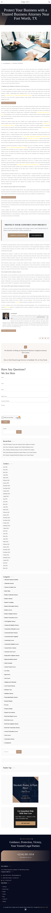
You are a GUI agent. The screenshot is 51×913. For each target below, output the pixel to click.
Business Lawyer (8, 610)
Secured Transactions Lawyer (11, 731)
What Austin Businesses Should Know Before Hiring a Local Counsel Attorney (20, 452)
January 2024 (6, 546)
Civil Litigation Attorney (9, 621)
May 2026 (5, 472)
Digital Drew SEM (44, 907)
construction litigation (41, 316)
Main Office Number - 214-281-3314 (11, 877)
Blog (3, 896)
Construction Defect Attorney (11, 632)
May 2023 (5, 568)
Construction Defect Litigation (11, 636)
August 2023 (6, 560)
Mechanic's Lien (8, 689)
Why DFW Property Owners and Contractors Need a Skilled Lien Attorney (19, 444)
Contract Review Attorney (10, 648)
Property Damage (8, 708)
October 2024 (6, 523)
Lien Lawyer (7, 678)
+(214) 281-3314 (25, 854)
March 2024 (5, 541)
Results (4, 891)
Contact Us (4, 899)
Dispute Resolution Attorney (10, 659)
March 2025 (5, 509)
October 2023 (6, 554)
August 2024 (6, 528)
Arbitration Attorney (9, 583)
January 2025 (6, 515)
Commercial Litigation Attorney (11, 625)
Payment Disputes (8, 701)
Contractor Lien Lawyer (10, 651)
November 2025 (6, 488)
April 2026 (5, 475)
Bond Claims (7, 591)
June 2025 (5, 501)
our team (17, 302)
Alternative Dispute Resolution (11, 579)
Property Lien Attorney (9, 712)
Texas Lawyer (7, 735)
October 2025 (6, 491)
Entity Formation (8, 663)
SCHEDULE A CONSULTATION (8, 102)
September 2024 (6, 525)
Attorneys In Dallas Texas (10, 587)
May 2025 (5, 504)
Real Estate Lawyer (8, 720)
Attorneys (4, 886)
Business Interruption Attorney (11, 606)
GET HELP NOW (25, 823)
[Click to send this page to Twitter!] (43, 338)
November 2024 (6, 520)
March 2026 (5, 477)
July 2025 (5, 499)
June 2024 (5, 533)
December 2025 (6, 485)
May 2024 (5, 536)
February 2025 (6, 512)
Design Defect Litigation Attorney (11, 655)
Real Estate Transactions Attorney (12, 727)
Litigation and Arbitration (10, 682)
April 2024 (5, 539)
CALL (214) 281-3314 (36, 235)
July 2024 (5, 531)
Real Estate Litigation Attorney (11, 723)
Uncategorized (7, 742)
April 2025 (5, 507)
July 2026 (5, 467)
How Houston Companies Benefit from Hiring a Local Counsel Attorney (18, 455)
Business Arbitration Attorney (11, 594)
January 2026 (6, 483)
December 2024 (6, 517)
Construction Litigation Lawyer (11, 644)
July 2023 (5, 562)
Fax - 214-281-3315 (7, 880)
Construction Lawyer (9, 640)
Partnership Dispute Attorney (11, 697)
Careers (4, 894)
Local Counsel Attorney (9, 685)
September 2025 (6, 493)
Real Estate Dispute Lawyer (10, 716)
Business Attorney (18, 63)
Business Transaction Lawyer (11, 617)
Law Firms (6, 670)
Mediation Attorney (8, 693)
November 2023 (6, 552)
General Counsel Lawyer (10, 666)
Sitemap (4, 901)
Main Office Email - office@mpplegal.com (12, 875)
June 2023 (5, 565)
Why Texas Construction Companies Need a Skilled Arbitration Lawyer (18, 447)
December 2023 (6, 549)
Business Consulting (8, 602)
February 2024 (6, 544)
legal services (7, 674)
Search (4, 428)
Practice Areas (5, 889)
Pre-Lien (6, 704)
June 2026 (5, 469)
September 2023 (6, 557)
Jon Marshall (7, 63)
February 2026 (6, 480)
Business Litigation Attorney (10, 613)
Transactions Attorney (9, 739)
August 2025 (6, 496)
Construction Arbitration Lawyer (11, 629)
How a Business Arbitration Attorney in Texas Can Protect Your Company (18, 449)
